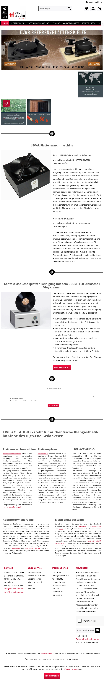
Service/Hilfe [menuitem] (94, 2)
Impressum (57, 595)
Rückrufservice (34, 572)
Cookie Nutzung (71, 669)
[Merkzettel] (86, 8)
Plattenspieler (43, 453)
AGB (30, 585)
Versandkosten (34, 579)
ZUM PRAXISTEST (60, 367)
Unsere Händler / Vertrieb (60, 587)
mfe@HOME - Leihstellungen (58, 580)
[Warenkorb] (99, 8)
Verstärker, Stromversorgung (89, 526)
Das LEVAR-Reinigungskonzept (60, 574)
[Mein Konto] (93, 8)
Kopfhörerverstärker (32, 548)
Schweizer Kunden (36, 575)
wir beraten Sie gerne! (12, 507)
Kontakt (31, 588)
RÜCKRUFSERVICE (53, 405)
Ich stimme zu (52, 675)
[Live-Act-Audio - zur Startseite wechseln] (13, 12)
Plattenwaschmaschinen (12, 453)
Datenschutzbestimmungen (88, 639)
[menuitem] (55, 8)
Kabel (61, 529)
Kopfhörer (16, 548)
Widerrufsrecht (35, 582)
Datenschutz (57, 591)
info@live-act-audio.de (14, 588)
